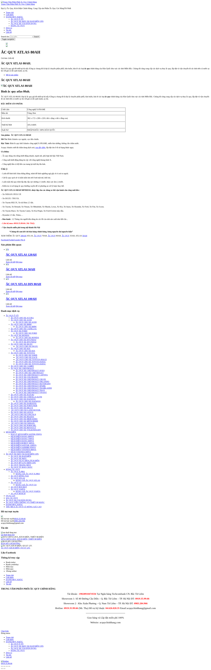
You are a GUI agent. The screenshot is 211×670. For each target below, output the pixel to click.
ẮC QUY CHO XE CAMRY (22, 366)
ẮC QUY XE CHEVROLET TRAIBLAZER (34, 388)
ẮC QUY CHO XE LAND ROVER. (26, 410)
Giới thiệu (10, 15)
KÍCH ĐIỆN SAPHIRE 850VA (23, 447)
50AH (84, 236)
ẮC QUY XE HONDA (20, 335)
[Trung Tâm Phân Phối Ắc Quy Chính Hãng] (19, 2)
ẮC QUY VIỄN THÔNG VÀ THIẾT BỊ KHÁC (25, 502)
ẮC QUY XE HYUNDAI (26, 342)
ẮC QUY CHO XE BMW (21, 324)
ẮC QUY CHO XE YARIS (26, 355)
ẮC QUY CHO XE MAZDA (22, 417)
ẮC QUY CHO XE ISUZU (22, 344)
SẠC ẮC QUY (12, 498)
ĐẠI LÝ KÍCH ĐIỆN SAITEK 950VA (26, 434)
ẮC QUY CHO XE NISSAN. (23, 423)
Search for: (5, 37)
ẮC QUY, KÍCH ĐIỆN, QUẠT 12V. (15, 548)
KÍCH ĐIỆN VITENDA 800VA (23, 450)
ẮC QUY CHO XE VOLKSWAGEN (26, 430)
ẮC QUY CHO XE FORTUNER (24, 406)
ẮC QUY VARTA (18, 489)
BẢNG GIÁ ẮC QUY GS (26, 485)
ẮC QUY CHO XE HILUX (22, 408)
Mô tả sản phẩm (12, 75)
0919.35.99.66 (20, 519)
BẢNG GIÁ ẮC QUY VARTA (28, 491)
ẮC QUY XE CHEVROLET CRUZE (31, 379)
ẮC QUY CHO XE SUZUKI (22, 395)
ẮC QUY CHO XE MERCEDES (24, 419)
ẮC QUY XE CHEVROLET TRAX (30, 390)
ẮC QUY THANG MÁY (21, 465)
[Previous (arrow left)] (2, 668)
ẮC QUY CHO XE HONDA (27, 338)
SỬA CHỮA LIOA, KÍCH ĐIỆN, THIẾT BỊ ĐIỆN (21, 539)
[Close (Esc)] (9, 666)
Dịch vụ (9, 28)
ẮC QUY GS (16, 483)
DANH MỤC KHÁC (14, 17)
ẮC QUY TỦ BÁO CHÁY (21, 467)
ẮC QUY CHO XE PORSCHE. (23, 425)
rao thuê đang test (8, 535)
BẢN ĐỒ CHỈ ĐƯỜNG (10, 543)
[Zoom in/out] (2, 666)
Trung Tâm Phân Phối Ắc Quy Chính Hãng (18, 4)
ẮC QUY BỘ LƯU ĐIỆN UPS (23, 463)
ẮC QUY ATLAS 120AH (21, 254)
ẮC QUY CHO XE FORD (26, 333)
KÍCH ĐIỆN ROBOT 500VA (22, 443)
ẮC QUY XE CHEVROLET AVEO (30, 370)
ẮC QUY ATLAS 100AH (21, 298)
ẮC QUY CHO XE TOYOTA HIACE (31, 359)
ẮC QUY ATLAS (18, 478)
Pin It (23, 240)
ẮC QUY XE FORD (19, 331)
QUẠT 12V (10, 496)
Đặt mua (19, 262)
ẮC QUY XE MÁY (19, 458)
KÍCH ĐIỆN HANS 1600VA (22, 441)
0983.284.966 (19, 521)
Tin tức (8, 30)
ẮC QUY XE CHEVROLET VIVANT (31, 392)
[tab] (108, 75)
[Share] (7, 666)
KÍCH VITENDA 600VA (21, 452)
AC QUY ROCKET (19, 487)
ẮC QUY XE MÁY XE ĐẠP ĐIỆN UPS (27, 21)
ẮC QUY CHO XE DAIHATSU (24, 403)
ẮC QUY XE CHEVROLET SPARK (31, 386)
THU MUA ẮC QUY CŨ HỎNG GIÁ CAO (24, 507)
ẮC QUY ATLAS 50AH (20, 269)
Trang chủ (10, 12)
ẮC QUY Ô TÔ (17, 19)
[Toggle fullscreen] (4, 666)
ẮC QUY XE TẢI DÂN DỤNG (24, 23)
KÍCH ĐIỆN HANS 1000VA (22, 436)
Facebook (5, 240)
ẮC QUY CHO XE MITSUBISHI (24, 421)
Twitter (11, 240)
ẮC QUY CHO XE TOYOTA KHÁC (31, 362)
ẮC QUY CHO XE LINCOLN (23, 414)
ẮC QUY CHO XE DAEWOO (23, 399)
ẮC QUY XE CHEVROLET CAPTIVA (32, 375)
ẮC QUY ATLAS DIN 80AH (23, 284)
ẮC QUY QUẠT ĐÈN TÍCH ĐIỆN (25, 461)
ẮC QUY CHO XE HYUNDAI (23, 340)
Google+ (17, 240)
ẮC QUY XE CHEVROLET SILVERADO (33, 384)
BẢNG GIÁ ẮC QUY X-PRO (28, 474)
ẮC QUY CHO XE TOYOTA (23, 353)
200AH (23, 236)
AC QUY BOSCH (18, 494)
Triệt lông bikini (7, 627)
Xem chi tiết (10, 262)
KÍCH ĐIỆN (11, 432)
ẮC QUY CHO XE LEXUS (22, 412)
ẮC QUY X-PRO (18, 472)
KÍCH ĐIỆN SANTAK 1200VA (24, 445)
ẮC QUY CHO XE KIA (20, 349)
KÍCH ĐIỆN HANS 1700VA (22, 439)
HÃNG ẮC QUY (18, 26)
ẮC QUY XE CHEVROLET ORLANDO (32, 381)
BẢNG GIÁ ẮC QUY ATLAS (28, 480)
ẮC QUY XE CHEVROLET (22, 368)
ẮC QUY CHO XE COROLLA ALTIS (26, 397)
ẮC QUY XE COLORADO (27, 377)
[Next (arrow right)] (4, 668)
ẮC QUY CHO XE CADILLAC (24, 329)
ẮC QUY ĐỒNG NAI (20, 476)
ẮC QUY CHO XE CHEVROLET (30, 373)
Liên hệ (9, 32)
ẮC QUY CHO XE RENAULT (23, 428)
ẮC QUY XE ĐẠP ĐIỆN (21, 456)
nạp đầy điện (40, 147)
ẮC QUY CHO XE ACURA (22, 318)
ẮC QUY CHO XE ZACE (26, 357)
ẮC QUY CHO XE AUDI (21, 320)
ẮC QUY (38, 236)
